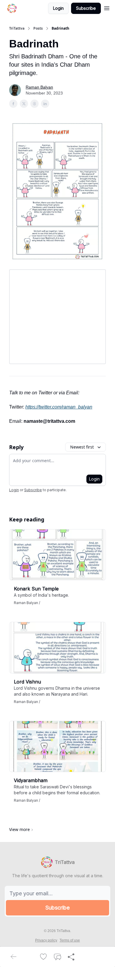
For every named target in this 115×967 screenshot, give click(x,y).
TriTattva (16, 28)
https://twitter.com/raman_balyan (58, 406)
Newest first (82, 447)
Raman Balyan (39, 87)
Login (58, 8)
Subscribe (86, 8)
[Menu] (106, 7)
